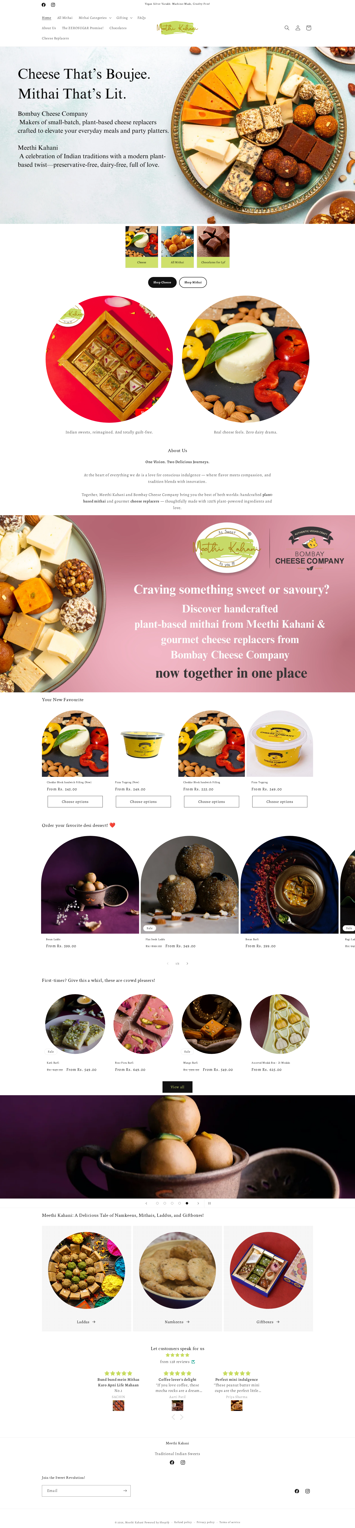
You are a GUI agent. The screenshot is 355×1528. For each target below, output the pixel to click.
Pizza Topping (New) (127, 782)
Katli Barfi (53, 1063)
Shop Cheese (162, 282)
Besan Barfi (252, 939)
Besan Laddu (53, 939)
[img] (177, 1355)
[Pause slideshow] (208, 1203)
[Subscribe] (125, 1490)
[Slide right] (187, 963)
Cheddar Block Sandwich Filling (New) (69, 782)
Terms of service (229, 1522)
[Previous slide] (146, 1203)
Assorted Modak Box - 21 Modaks (270, 1063)
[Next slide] (198, 1203)
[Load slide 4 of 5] (179, 1203)
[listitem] (141, 247)
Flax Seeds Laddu (155, 939)
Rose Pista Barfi (124, 1063)
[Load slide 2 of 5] (164, 1203)
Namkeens (174, 1322)
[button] (94, 18)
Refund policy (183, 1522)
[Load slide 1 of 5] (157, 1203)
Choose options (75, 801)
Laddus (83, 1322)
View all (177, 1087)
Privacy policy (206, 1522)
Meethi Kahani (134, 1522)
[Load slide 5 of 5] (187, 1203)
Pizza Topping (259, 782)
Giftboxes (265, 1322)
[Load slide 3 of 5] (172, 1203)
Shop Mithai (193, 282)
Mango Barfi (190, 1063)
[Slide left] (167, 963)
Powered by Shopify (156, 1522)
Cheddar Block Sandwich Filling (201, 782)
